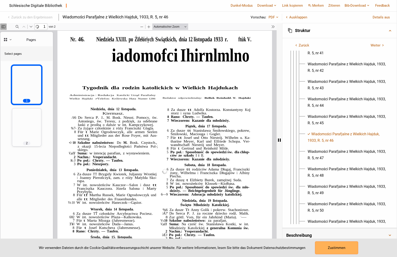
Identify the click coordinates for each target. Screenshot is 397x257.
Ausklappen (298, 17)
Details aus (381, 17)
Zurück (304, 45)
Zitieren (334, 5)
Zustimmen (336, 248)
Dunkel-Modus (242, 5)
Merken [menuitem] (318, 5)
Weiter (375, 45)
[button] (339, 30)
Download (265, 5)
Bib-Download (355, 5)
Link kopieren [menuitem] (292, 5)
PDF (272, 17)
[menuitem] (347, 67)
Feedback (382, 5)
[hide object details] (279, 140)
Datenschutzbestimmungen (284, 248)
